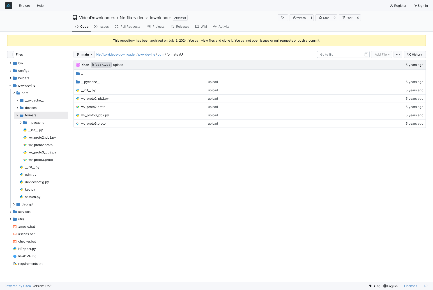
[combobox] (343, 54)
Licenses (410, 286)
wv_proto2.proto (93, 107)
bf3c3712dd (101, 64)
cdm (161, 54)
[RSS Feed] (283, 17)
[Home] (8, 6)
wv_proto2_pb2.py (95, 98)
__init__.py (88, 90)
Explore (24, 5)
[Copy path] (181, 54)
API (426, 286)
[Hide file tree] (10, 54)
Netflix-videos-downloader (145, 18)
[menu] (398, 54)
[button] (299, 17)
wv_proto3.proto (93, 123)
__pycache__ (90, 82)
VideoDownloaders (97, 18)
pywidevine (146, 54)
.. (82, 73)
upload (118, 65)
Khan (85, 65)
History (417, 54)
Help (40, 5)
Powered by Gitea (18, 286)
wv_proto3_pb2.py (95, 115)
